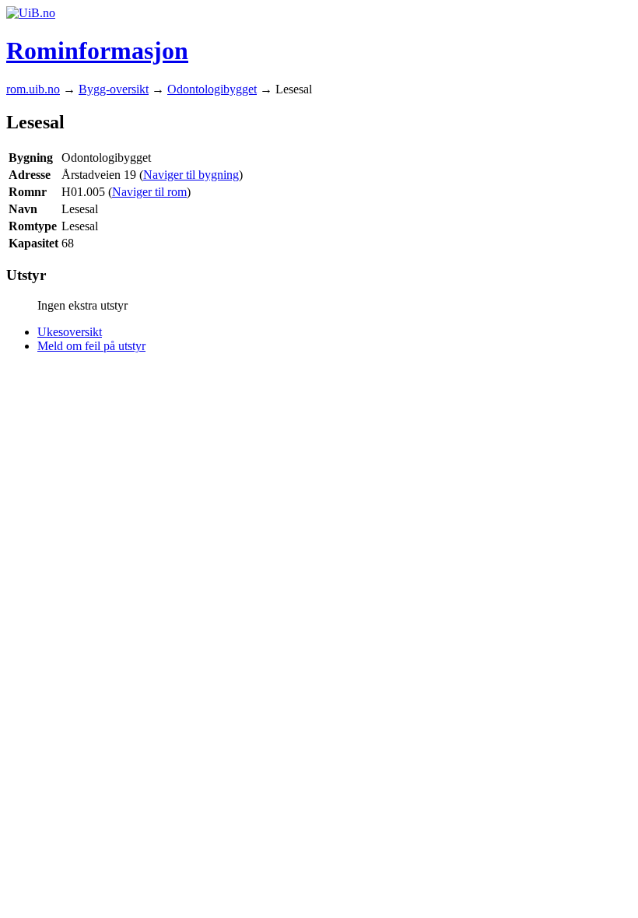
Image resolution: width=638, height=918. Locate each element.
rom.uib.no (33, 89)
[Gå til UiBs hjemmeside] (30, 12)
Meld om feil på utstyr (91, 345)
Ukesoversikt (69, 331)
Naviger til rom (149, 191)
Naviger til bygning (191, 174)
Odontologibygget (212, 89)
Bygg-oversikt (114, 89)
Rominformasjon (97, 51)
